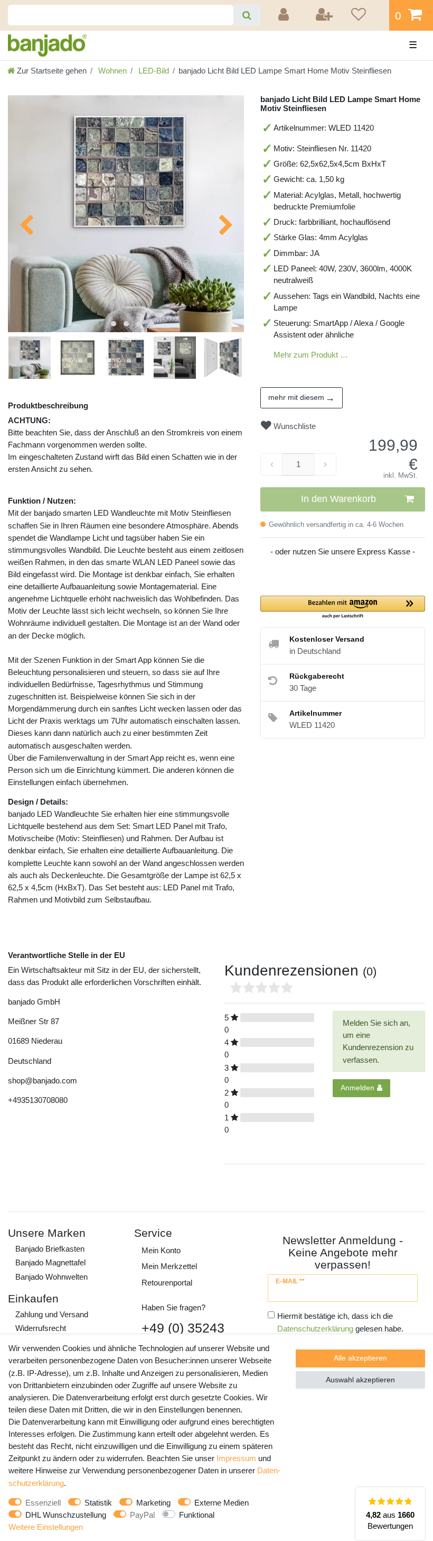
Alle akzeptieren (360, 1358)
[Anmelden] (285, 15)
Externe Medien (221, 1502)
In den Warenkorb (338, 499)
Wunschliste (293, 426)
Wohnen (111, 70)
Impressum (236, 1458)
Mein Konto (161, 1250)
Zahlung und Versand (51, 1314)
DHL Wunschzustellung (65, 1514)
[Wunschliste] (366, 15)
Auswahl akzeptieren (360, 1379)
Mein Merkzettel (169, 1266)
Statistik (98, 1502)
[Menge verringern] (271, 464)
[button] (342, 607)
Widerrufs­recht (40, 1328)
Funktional (196, 1514)
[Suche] (246, 15)
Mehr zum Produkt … (311, 354)
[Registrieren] (324, 15)
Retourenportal (167, 1282)
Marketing (153, 1502)
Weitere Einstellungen (45, 1526)
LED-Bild (152, 70)
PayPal (142, 1514)
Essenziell (43, 1502)
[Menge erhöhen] (325, 464)
